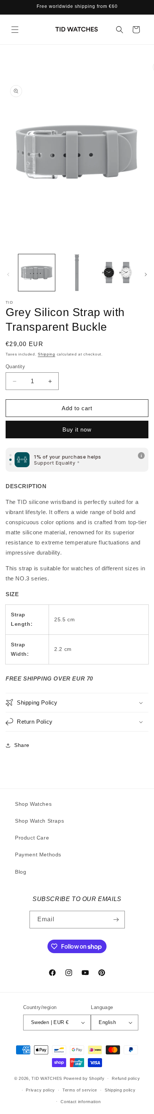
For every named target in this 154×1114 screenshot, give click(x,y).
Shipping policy (120, 1090)
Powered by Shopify (84, 1078)
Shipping (46, 354)
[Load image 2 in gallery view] (77, 272)
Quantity (15, 366)
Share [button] (22, 745)
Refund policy (126, 1078)
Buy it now (77, 429)
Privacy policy (40, 1090)
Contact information (81, 1101)
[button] (15, 29)
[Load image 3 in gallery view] (117, 272)
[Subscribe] (116, 919)
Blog (20, 872)
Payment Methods (38, 855)
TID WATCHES (46, 1078)
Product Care (32, 838)
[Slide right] (146, 274)
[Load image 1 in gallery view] (36, 272)
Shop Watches (33, 804)
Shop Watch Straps (39, 821)
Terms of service (79, 1090)
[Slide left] (8, 274)
